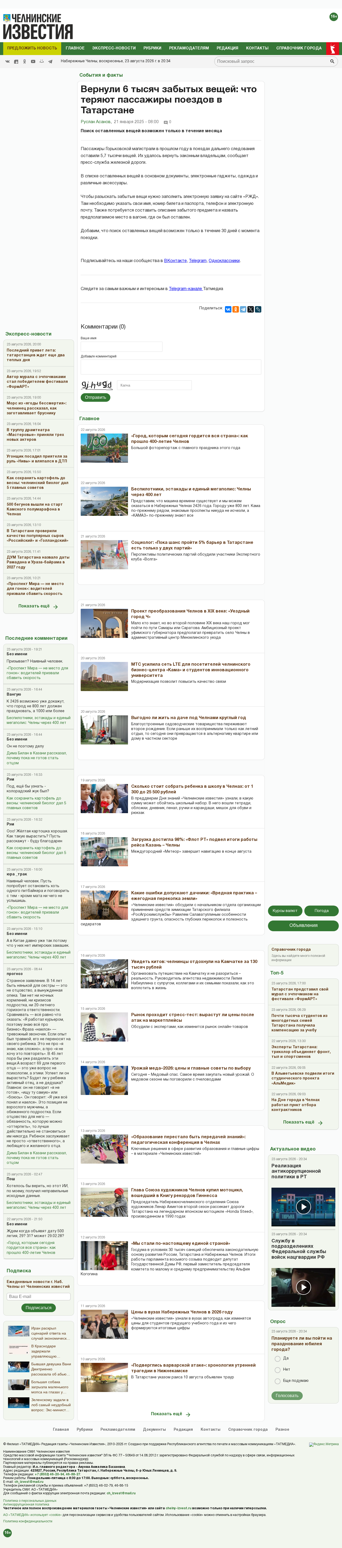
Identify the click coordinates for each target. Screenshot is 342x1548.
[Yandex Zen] (16, 61)
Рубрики (152, 48)
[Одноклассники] (235, 309)
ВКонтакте (175, 261)
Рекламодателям (189, 48)
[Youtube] (33, 61)
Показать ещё (34, 606)
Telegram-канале (186, 289)
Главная (61, 1430)
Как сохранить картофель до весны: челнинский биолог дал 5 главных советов (36, 803)
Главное (75, 48)
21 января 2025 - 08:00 (136, 122)
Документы (154, 1430)
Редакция (227, 48)
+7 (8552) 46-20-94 (49, 1474)
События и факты (101, 75)
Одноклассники (224, 261)
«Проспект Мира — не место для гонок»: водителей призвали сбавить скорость (37, 673)
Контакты (257, 48)
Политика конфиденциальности (27, 1521)
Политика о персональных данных (29, 1500)
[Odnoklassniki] (24, 61)
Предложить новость (32, 48)
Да (286, 1358)
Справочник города (299, 48)
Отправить (95, 397)
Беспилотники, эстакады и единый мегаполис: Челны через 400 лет (39, 720)
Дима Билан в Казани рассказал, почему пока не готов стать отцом (37, 758)
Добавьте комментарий (98, 356)
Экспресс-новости (114, 48)
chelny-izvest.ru (178, 1508)
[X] (250, 309)
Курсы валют (285, 911)
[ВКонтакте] (228, 309)
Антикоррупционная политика (26, 1504)
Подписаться (39, 1307)
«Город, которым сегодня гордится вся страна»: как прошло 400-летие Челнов (31, 1247)
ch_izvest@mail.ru (28, 1481)
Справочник (248, 1430)
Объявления (303, 925)
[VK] (7, 61)
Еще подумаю (296, 1381)
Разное (282, 1430)
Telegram (198, 261)
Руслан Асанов (96, 122)
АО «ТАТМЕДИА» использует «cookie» (32, 1515)
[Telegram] (50, 61)
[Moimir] (41, 61)
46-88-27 (73, 1474)
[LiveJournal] (258, 309)
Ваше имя (88, 338)
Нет (286, 1369)
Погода (322, 911)
